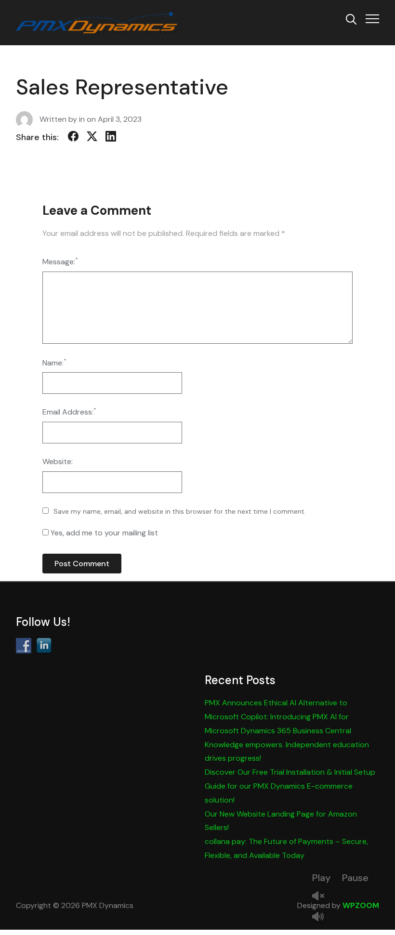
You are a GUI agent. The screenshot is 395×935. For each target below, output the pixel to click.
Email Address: (69, 411)
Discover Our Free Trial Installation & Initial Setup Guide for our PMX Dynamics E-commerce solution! (290, 786)
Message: (60, 261)
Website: (57, 461)
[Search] (351, 18)
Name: (54, 362)
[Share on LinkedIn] (110, 138)
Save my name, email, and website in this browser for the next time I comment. (179, 511)
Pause (355, 877)
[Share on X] (92, 138)
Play (321, 877)
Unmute (321, 896)
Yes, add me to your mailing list (103, 533)
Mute (321, 917)
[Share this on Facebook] (73, 138)
